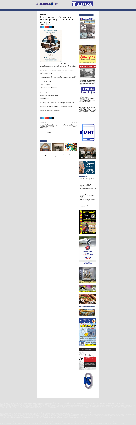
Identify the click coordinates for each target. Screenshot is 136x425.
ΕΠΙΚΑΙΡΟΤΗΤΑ (45, 10)
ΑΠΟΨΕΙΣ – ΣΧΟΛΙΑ (74, 10)
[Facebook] (48, 136)
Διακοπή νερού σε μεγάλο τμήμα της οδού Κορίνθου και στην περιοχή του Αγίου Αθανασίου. (69, 125)
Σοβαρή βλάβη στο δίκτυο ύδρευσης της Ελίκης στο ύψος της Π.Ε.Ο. (88, 189)
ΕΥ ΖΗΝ (67, 10)
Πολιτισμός (44, 14)
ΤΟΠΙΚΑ (38, 10)
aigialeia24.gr (43, 24)
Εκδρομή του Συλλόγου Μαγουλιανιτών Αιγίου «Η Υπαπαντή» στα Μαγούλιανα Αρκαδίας (88, 205)
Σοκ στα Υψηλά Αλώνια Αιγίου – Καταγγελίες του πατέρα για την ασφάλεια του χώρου (87, 200)
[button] (98, 10)
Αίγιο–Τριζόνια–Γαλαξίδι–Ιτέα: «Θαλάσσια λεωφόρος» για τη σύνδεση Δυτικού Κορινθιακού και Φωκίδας (87, 179)
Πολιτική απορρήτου (84, 10)
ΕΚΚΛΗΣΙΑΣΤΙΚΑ (60, 10)
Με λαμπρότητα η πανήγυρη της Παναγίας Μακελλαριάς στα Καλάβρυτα (87, 185)
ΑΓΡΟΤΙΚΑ (52, 10)
